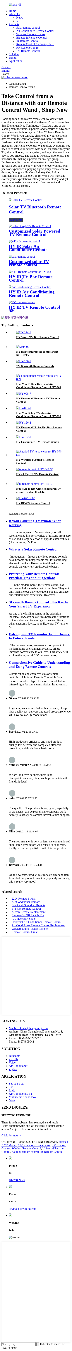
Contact (6, 67)
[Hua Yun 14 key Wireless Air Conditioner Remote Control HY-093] (23, 408)
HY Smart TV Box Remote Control (37, 337)
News (19, 17)
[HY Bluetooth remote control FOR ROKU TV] (22, 346)
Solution (14, 54)
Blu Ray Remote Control (26, 908)
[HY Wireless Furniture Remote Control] (39, 454)
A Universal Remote (23, 918)
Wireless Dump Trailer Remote (30, 928)
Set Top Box (16, 1083)
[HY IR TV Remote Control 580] (22, 302)
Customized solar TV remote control (29, 263)
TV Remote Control (28, 51)
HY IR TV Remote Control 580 (34, 309)
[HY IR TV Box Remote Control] (30, 271)
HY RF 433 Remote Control (33, 503)
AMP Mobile (9, 1145)
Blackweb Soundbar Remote (28, 905)
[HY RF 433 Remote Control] (25, 498)
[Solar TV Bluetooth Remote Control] (25, 200)
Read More (15, 219)
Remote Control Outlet (25, 932)
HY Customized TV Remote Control (38, 441)
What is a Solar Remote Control (33, 549)
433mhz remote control (25, 1151)
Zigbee (13, 1069)
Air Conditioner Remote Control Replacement (38, 925)
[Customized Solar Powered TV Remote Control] (30, 226)
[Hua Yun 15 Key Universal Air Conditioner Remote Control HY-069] (39, 379)
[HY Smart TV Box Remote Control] (23, 332)
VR (18, 20)
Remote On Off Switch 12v (28, 915)
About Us (14, 14)
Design (13, 57)
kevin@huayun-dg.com (22, 1208)
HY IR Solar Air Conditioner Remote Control (28, 249)
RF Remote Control (27, 47)
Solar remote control (28, 27)
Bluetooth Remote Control (31, 37)
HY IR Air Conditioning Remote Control (31, 294)
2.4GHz (13, 1059)
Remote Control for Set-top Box (35, 44)
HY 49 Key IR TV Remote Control (37, 474)
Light (12, 1090)
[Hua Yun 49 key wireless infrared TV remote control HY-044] (34, 483)
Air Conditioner (18, 1065)
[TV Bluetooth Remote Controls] (23, 361)
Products (14, 24)
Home (12, 10)
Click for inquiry (11, 1135)
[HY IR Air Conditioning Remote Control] (30, 287)
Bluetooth (14, 1055)
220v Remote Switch (24, 898)
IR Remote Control (27, 41)
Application (16, 61)
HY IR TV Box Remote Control (31, 278)
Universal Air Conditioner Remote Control (36, 922)
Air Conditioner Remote (26, 902)
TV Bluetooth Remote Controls (35, 366)
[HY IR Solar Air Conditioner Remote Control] (24, 241)
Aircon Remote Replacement (28, 912)
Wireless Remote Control (30, 34)
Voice (12, 1062)
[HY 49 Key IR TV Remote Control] (34, 469)
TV (11, 1087)
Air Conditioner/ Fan (21, 1093)
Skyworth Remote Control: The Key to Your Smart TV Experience (38, 604)
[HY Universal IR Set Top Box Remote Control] (23, 422)
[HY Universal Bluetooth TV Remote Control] (23, 393)
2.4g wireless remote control (34, 1145)
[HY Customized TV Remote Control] (23, 437)
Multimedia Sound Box (22, 1097)
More (12, 1100)
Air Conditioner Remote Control (35, 30)
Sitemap (63, 1141)
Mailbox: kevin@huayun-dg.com (28, 1028)
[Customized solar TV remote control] (22, 256)
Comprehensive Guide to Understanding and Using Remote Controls (39, 665)
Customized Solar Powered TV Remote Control (34, 233)
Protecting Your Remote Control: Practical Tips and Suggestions (34, 576)
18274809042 (17, 1180)
